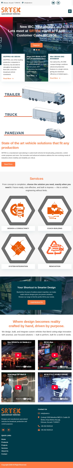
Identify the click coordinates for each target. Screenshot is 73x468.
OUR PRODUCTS (36, 302)
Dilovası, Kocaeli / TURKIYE (11, 3)
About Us (4, 451)
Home (3, 439)
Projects (4, 445)
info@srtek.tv (28, 3)
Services (4, 448)
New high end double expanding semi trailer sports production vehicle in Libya (36, 44)
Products (4, 442)
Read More (7, 78)
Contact (4, 454)
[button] (70, 11)
